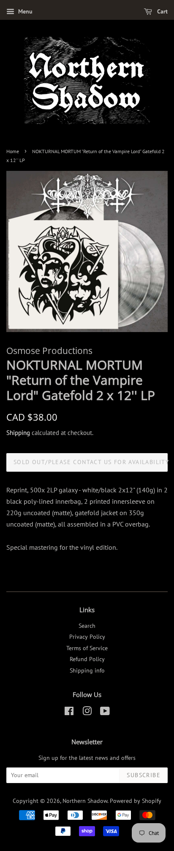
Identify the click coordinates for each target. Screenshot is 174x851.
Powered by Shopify (135, 801)
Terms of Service (87, 648)
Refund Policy (87, 659)
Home (12, 151)
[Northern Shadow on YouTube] (105, 712)
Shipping (18, 433)
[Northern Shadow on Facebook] (69, 712)
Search (87, 625)
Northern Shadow (85, 801)
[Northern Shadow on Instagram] (87, 712)
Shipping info (87, 670)
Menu (24, 11)
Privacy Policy (87, 636)
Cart (161, 11)
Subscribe (143, 775)
